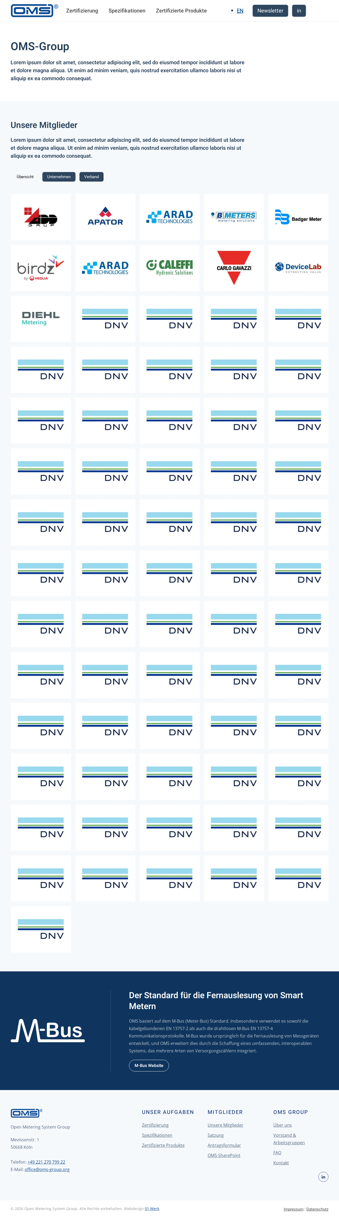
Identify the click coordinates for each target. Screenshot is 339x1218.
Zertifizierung (82, 11)
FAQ (277, 1153)
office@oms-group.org (47, 1169)
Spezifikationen (127, 11)
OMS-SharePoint (224, 1155)
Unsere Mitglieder (225, 1125)
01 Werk (152, 1208)
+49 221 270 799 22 (46, 1162)
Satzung (216, 1135)
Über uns (282, 1125)
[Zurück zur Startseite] (34, 10)
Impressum (294, 1209)
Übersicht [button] (25, 177)
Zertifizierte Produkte (181, 11)
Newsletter (270, 11)
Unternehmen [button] (59, 177)
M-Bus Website (149, 1065)
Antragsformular (224, 1145)
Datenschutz (317, 1209)
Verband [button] (91, 177)
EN (240, 11)
